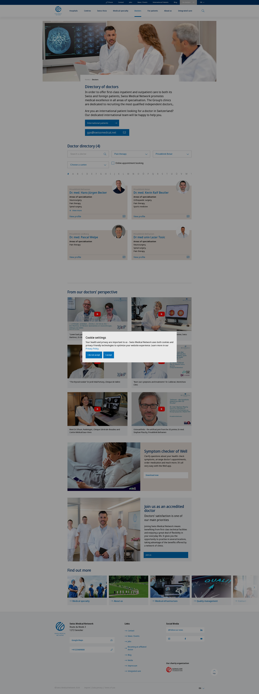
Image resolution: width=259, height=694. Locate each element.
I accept (108, 355)
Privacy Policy (92, 348)
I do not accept (94, 355)
